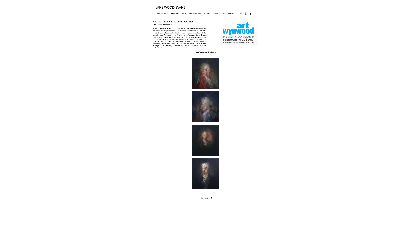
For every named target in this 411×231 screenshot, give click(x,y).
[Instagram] (245, 13)
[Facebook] (250, 13)
